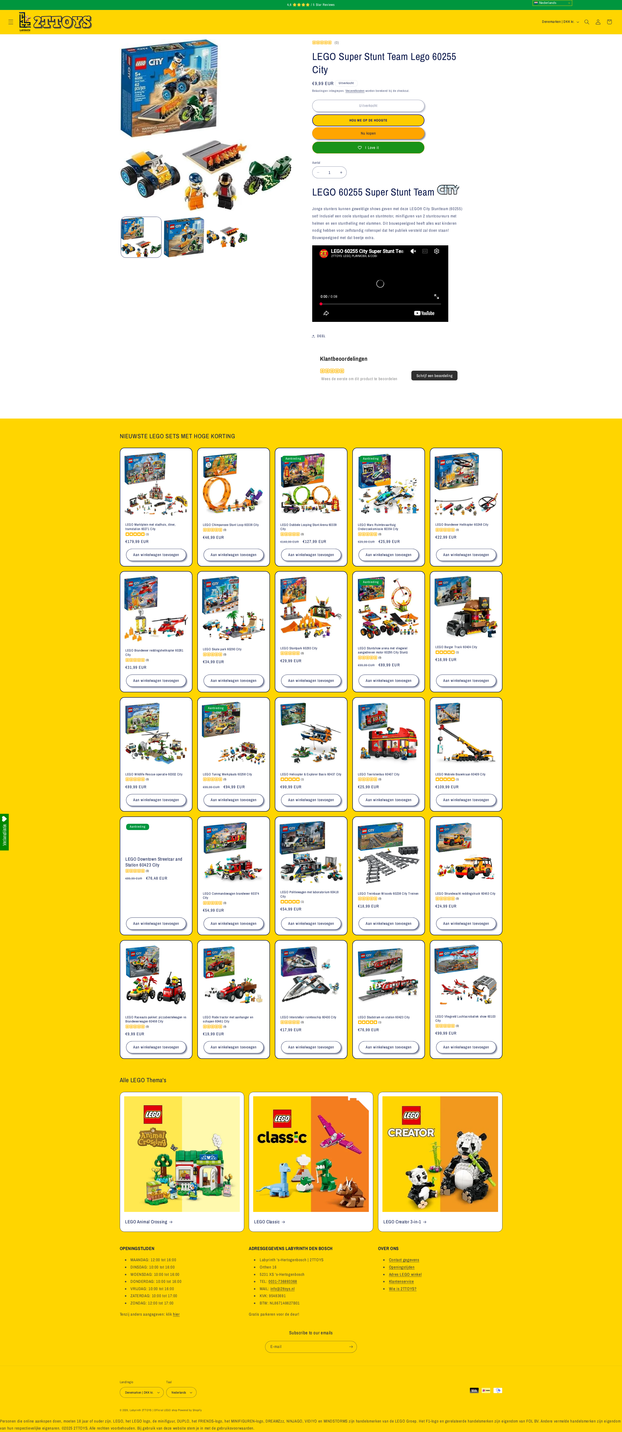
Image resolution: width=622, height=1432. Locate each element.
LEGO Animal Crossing (146, 1222)
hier (176, 1314)
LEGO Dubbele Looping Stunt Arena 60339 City (308, 527)
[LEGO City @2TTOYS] (448, 192)
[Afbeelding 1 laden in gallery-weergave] (141, 237)
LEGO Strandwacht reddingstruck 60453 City (465, 893)
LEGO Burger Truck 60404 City (456, 647)
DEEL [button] (321, 336)
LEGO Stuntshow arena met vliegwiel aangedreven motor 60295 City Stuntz (383, 650)
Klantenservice (401, 1281)
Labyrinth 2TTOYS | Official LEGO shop (153, 1410)
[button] (10, 21)
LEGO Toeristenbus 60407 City (379, 774)
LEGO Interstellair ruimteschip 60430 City (308, 1017)
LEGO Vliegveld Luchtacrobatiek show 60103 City (465, 1018)
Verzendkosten (355, 91)
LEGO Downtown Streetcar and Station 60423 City (153, 862)
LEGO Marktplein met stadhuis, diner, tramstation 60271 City (150, 527)
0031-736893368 (282, 1281)
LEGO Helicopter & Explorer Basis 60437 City (311, 774)
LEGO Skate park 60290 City (222, 649)
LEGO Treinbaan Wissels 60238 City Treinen (388, 893)
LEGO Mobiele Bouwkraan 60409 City (460, 774)
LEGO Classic (267, 1222)
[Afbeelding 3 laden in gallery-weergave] (227, 237)
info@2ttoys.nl (282, 1288)
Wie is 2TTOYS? (403, 1288)
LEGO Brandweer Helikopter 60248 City (462, 525)
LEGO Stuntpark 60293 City (299, 648)
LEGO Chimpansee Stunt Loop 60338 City (231, 525)
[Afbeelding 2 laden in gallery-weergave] (184, 237)
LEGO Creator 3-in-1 (402, 1222)
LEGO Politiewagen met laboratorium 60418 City (309, 894)
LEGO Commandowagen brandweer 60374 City (231, 895)
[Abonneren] (351, 1347)
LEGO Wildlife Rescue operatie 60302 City (153, 774)
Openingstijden (402, 1267)
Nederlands (547, 3)
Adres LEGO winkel (405, 1274)
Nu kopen (368, 133)
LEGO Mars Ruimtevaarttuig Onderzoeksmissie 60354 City (378, 527)
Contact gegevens (404, 1259)
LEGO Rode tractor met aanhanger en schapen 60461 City (228, 1019)
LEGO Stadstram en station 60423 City (384, 1017)
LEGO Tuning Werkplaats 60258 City (227, 774)
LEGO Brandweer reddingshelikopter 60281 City (154, 653)
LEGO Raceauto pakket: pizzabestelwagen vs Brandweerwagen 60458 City (156, 1019)
